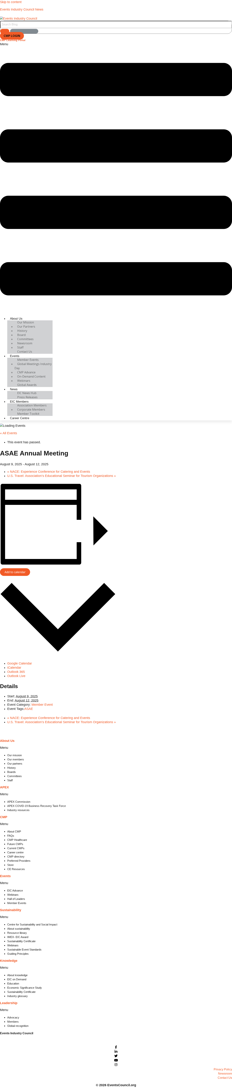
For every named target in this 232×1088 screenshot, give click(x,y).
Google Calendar (19, 663)
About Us (16, 318)
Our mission (14, 755)
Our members (15, 759)
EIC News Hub (26, 393)
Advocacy (13, 1017)
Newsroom (24, 343)
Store (10, 864)
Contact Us (24, 352)
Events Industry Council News (21, 9)
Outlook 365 (16, 672)
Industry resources (18, 810)
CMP (3, 817)
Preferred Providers (18, 860)
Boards (11, 771)
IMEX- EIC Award (17, 937)
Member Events (28, 360)
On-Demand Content (31, 376)
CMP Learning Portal (12, 40)
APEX (4, 787)
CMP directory (15, 856)
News (14, 389)
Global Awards (27, 385)
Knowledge (8, 961)
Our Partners (26, 327)
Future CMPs (15, 844)
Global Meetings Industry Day (33, 366)
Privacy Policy (223, 1069)
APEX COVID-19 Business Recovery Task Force (36, 805)
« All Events (8, 433)
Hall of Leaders (16, 898)
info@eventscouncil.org (15, 1039)
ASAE (28, 709)
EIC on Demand (16, 979)
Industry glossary (17, 996)
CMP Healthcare (17, 839)
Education (13, 983)
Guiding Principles (18, 953)
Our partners (14, 763)
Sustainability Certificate (21, 941)
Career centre (15, 852)
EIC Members (19, 401)
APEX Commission (18, 801)
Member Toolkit (28, 414)
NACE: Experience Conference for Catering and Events (48, 471)
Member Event (42, 704)
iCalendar (14, 667)
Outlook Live (16, 676)
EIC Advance (15, 890)
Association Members (32, 405)
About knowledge (17, 975)
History (22, 331)
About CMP (14, 831)
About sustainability (18, 928)
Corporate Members (31, 410)
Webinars (23, 381)
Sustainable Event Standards (24, 949)
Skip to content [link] (11, 2)
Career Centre (19, 418)
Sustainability (10, 910)
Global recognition (17, 1025)
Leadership (8, 1003)
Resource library (17, 932)
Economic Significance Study (24, 987)
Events (14, 356)
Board (21, 335)
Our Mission (25, 322)
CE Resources (16, 869)
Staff (20, 347)
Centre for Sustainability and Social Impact (32, 924)
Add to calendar (15, 572)
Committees (25, 339)
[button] (116, 177)
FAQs (10, 835)
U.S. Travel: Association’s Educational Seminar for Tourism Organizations (61, 476)
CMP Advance (26, 372)
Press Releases (27, 397)
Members (13, 1021)
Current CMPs (15, 848)
